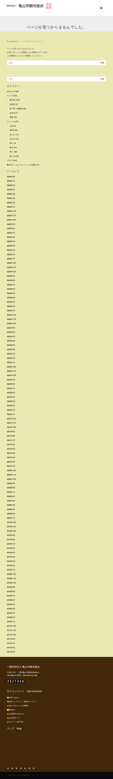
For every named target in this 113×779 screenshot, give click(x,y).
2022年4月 (11, 401)
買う (11, 152)
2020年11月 (11, 475)
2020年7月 (11, 492)
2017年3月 (11, 652)
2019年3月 (11, 561)
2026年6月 (11, 185)
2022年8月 (11, 384)
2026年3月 (11, 198)
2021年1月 (11, 466)
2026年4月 (11, 194)
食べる (12, 156)
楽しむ (12, 135)
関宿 (11, 117)
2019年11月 (11, 527)
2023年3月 (11, 354)
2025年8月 (11, 228)
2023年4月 (11, 349)
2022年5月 (11, 397)
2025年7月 (11, 233)
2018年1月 (11, 622)
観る (11, 147)
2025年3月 (11, 250)
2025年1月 (11, 259)
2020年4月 (11, 505)
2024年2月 (11, 306)
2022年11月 (11, 371)
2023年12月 (11, 315)
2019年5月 (11, 553)
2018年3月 (11, 613)
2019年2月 (11, 565)
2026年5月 (11, 190)
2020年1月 (11, 518)
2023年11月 (11, 319)
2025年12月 (11, 211)
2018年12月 (11, 574)
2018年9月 (11, 587)
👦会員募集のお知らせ (15, 714)
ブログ (9, 160)
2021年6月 (11, 444)
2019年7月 (11, 544)
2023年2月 (11, 358)
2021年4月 (11, 453)
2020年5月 (11, 501)
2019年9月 (11, 535)
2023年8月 (11, 332)
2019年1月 (11, 570)
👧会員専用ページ (14, 718)
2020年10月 (11, 479)
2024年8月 (11, 280)
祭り (11, 143)
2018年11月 (11, 578)
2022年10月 (11, 375)
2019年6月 (11, 548)
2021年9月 (11, 432)
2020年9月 (11, 483)
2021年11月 (11, 423)
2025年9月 (11, 224)
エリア (9, 96)
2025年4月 (11, 246)
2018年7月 (11, 596)
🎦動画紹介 (11, 710)
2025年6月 (11, 237)
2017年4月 (11, 648)
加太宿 (12, 104)
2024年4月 (11, 298)
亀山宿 (12, 100)
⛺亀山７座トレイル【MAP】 (18, 706)
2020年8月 (11, 488)
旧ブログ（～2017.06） (16, 722)
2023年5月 (11, 345)
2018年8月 (11, 591)
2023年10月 (11, 323)
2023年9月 (11, 328)
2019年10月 (11, 531)
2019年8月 (11, 539)
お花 (11, 126)
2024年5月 (11, 293)
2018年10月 (11, 583)
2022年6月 (11, 393)
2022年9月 (11, 380)
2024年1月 (11, 311)
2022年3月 (11, 406)
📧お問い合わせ (13, 698)
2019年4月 (11, 557)
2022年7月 (11, 388)
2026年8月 (11, 177)
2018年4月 (11, 609)
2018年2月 (11, 617)
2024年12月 (11, 263)
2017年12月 (11, 626)
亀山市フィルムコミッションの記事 (21, 165)
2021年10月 (11, 427)
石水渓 (12, 113)
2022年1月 (11, 414)
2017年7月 (11, 643)
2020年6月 (11, 496)
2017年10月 (11, 635)
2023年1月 (11, 362)
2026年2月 (11, 203)
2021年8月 (11, 436)
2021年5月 (11, 449)
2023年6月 (11, 341)
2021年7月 (11, 440)
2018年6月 (11, 600)
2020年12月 (11, 470)
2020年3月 (11, 509)
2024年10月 (11, 272)
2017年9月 (11, 639)
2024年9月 (11, 276)
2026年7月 (11, 181)
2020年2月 (11, 514)
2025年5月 (11, 241)
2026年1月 (11, 207)
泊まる (12, 139)
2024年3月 (11, 302)
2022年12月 (11, 367)
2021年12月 (11, 419)
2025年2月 (11, 254)
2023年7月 (11, 337)
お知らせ (10, 91)
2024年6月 (11, 289)
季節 (11, 130)
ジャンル (10, 121)
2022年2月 (11, 410)
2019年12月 (11, 522)
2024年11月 (11, 267)
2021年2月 (11, 462)
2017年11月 (11, 630)
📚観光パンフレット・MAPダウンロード (22, 702)
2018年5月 (11, 604)
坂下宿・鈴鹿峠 (16, 109)
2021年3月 (11, 457)
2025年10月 (11, 220)
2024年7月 (11, 285)
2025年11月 (11, 216)
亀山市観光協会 (12, 41)
